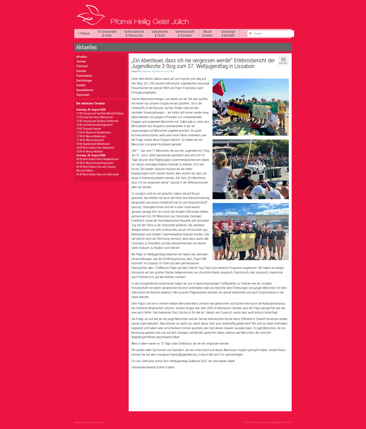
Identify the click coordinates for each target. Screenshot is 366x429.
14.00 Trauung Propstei (88, 128)
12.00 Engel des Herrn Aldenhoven (94, 117)
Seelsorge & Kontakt (228, 33)
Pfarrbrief (82, 66)
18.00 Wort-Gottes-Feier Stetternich (95, 147)
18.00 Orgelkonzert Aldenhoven (93, 143)
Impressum (83, 95)
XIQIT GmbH (287, 422)
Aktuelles (81, 57)
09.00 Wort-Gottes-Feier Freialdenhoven (97, 159)
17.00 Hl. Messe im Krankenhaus (93, 132)
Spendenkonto (84, 90)
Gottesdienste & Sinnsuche (134, 33)
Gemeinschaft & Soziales (185, 33)
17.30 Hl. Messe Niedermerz (91, 136)
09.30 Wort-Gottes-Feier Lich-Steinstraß (97, 174)
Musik (207, 33)
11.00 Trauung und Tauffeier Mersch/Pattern (100, 113)
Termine (81, 61)
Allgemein (146, 71)
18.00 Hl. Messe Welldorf (89, 151)
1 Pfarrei (84, 33)
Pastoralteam (84, 76)
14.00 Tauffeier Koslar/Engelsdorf (94, 124)
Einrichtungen (84, 80)
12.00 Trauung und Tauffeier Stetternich (97, 121)
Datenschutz (98, 422)
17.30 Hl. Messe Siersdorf (90, 140)
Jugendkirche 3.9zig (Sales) (163, 71)
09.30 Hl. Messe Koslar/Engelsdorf (94, 162)
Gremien (81, 71)
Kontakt (80, 85)
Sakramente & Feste (160, 33)
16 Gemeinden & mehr (107, 33)
